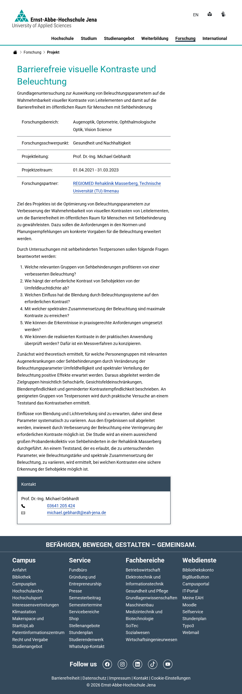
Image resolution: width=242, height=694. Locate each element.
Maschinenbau (140, 604)
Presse (75, 590)
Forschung (32, 52)
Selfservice (192, 611)
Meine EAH (192, 597)
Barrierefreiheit (66, 678)
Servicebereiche (84, 611)
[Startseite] (15, 52)
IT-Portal (190, 590)
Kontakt (141, 678)
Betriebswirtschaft (143, 569)
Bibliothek (21, 577)
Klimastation (24, 611)
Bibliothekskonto (198, 569)
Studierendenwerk (86, 639)
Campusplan (24, 583)
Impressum (120, 678)
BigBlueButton (195, 577)
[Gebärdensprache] (223, 14)
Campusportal (195, 583)
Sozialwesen (138, 632)
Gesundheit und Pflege (147, 590)
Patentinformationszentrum (38, 632)
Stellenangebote (84, 625)
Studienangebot (27, 646)
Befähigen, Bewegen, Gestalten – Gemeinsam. (121, 544)
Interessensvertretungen (35, 604)
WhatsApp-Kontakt (86, 646)
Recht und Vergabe (30, 639)
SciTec (132, 625)
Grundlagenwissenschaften (151, 597)
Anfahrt (19, 569)
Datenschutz (94, 678)
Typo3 (188, 625)
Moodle (189, 604)
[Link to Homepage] (54, 16)
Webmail (190, 632)
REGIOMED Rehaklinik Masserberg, (106, 183)
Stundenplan (81, 632)
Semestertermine (85, 604)
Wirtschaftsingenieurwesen (151, 639)
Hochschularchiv (27, 590)
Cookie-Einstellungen (170, 678)
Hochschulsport (27, 597)
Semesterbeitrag (85, 597)
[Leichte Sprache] (209, 14)
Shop (74, 618)
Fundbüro (78, 569)
